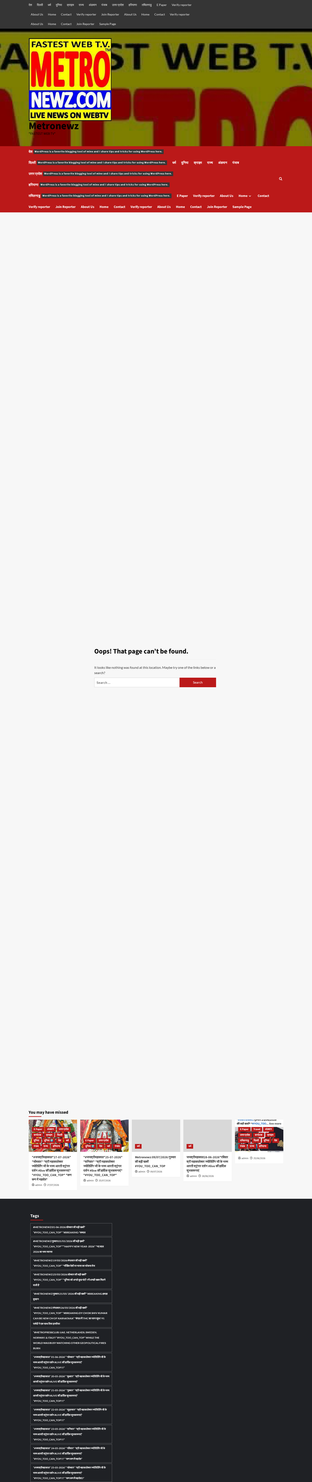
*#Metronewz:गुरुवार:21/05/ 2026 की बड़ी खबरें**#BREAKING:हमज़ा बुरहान (70, 1296)
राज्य (81, 5)
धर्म (49, 5)
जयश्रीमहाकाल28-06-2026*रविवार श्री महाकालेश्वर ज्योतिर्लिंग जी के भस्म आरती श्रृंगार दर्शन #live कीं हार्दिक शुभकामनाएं (207, 1164)
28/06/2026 (208, 1176)
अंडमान (93, 5)
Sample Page (107, 24)
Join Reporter (110, 14)
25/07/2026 (105, 1180)
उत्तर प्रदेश (118, 5)
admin (38, 1185)
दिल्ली (40, 5)
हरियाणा (133, 5)
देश (30, 5)
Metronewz (54, 126)
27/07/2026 (53, 1185)
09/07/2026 (156, 1172)
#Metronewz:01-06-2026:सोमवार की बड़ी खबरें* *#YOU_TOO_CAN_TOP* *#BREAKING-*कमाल (59, 1229)
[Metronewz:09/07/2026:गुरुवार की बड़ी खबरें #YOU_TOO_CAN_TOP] (156, 1136)
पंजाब (104, 5)
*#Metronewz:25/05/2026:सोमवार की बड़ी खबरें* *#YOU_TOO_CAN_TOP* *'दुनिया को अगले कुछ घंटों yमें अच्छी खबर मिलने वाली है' (69, 1280)
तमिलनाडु (147, 5)
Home (52, 14)
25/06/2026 (259, 1158)
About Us (37, 14)
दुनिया (59, 5)
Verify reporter (182, 5)
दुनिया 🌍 (48, 1140)
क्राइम (70, 5)
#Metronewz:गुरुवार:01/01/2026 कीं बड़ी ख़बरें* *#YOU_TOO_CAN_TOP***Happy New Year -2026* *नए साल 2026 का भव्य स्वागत (68, 1246)
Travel (256, 1129)
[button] (280, 179)
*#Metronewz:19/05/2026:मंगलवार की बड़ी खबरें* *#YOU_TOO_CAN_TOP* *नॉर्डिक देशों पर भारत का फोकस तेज (64, 1263)
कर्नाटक (37, 1135)
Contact (66, 14)
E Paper (162, 5)
